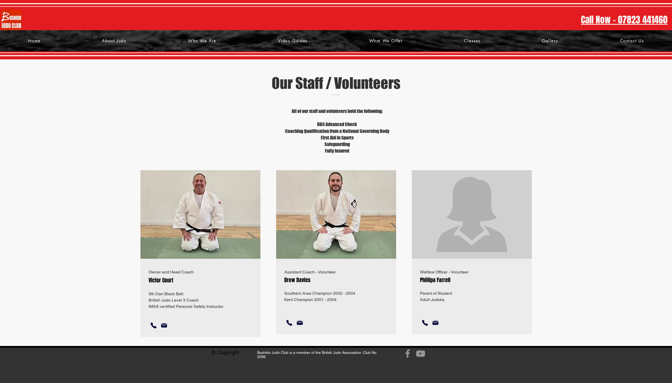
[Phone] (153, 325)
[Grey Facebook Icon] (407, 353)
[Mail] (164, 325)
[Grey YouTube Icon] (420, 353)
